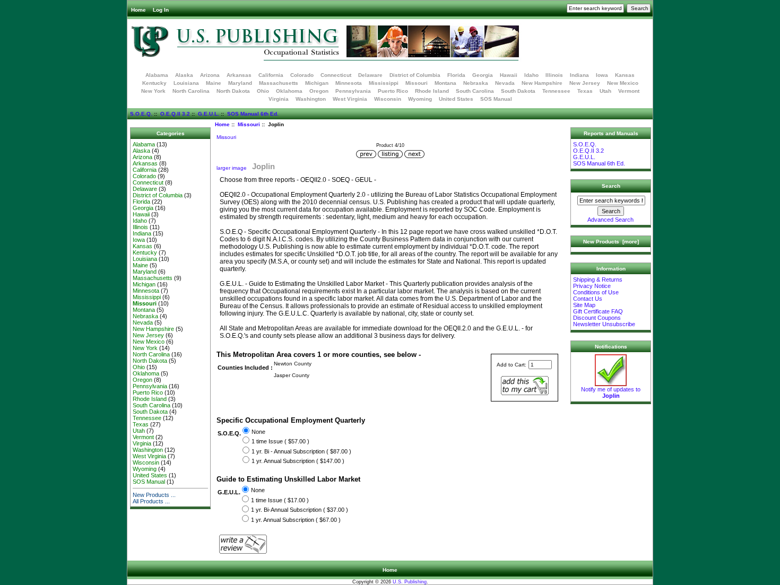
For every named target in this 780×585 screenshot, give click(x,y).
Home (138, 10)
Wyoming (420, 99)
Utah (605, 91)
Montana (445, 83)
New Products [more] (611, 242)
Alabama (156, 75)
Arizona (210, 75)
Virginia (278, 99)
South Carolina (475, 91)
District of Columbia (414, 75)
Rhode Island (432, 91)
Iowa (602, 75)
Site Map (584, 305)
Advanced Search (610, 219)
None (258, 432)
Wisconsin (387, 99)
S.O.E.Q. (141, 114)
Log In (161, 10)
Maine (213, 83)
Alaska (184, 75)
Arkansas (239, 75)
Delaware (370, 75)
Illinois (554, 75)
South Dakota (518, 91)
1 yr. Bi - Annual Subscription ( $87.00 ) (301, 451)
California (270, 75)
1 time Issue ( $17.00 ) (280, 500)
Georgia (482, 75)
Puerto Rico (393, 91)
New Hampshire (542, 83)
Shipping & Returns (597, 279)
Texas (585, 91)
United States (456, 99)
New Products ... (154, 495)
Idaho (531, 75)
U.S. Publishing (410, 581)
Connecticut (335, 75)
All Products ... (151, 501)
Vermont (628, 91)
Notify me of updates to (610, 392)
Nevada (505, 83)
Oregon (318, 91)
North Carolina (191, 91)
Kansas (625, 75)
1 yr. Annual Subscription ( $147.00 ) (298, 461)
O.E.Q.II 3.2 (175, 114)
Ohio (263, 91)
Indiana (579, 75)
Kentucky (154, 83)
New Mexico (622, 83)
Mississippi (383, 83)
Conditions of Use (596, 292)
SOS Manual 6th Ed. (253, 114)
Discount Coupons (597, 318)
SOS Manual (496, 99)
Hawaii (508, 75)
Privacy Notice (592, 286)
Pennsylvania (353, 91)
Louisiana (186, 83)
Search (611, 186)
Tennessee (556, 91)
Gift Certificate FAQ (598, 311)
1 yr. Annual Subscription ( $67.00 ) (296, 520)
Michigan (316, 83)
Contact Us (587, 298)
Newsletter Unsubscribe (604, 324)
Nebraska (475, 83)
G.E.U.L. (208, 114)
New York (153, 91)
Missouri (249, 124)
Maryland (240, 83)
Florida (456, 75)
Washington (311, 99)
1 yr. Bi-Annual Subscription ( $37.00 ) (299, 510)
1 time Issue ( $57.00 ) (280, 441)
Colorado (302, 75)
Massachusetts (278, 83)
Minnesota (348, 83)
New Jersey (584, 83)
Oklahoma (289, 91)
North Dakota (233, 91)
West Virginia (350, 99)
